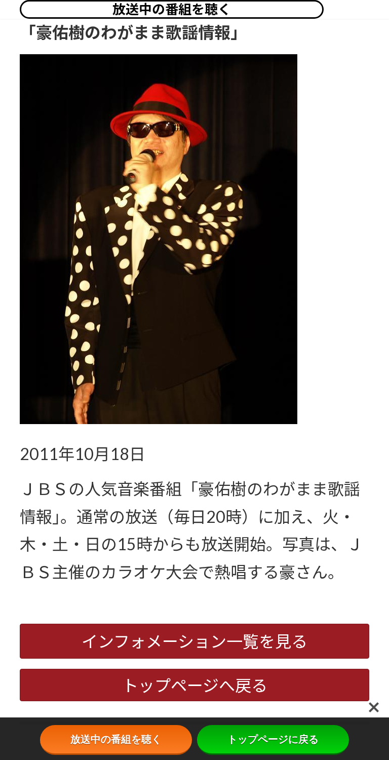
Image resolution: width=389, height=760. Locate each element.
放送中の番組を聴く (171, 9)
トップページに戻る (273, 739)
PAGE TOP (371, 727)
